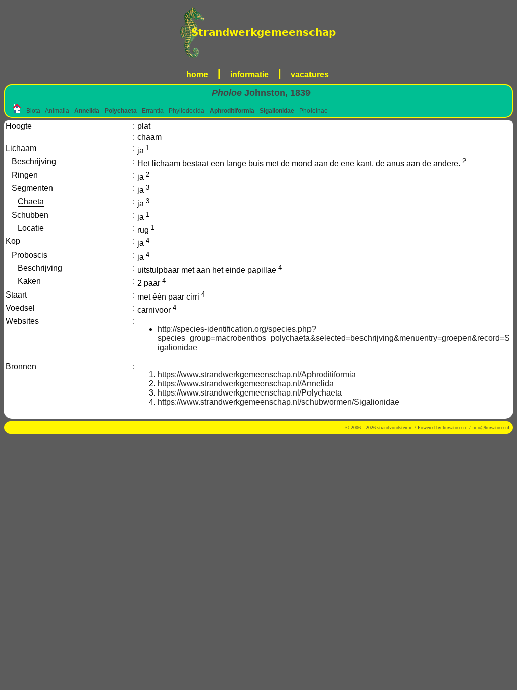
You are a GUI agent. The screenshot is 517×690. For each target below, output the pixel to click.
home (197, 74)
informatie (249, 74)
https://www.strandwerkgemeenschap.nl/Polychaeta (250, 392)
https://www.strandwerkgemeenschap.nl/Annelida (246, 383)
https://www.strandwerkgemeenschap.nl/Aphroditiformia (257, 374)
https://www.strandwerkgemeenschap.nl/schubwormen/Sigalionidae (278, 402)
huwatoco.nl (455, 427)
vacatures (310, 74)
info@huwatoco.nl (490, 427)
